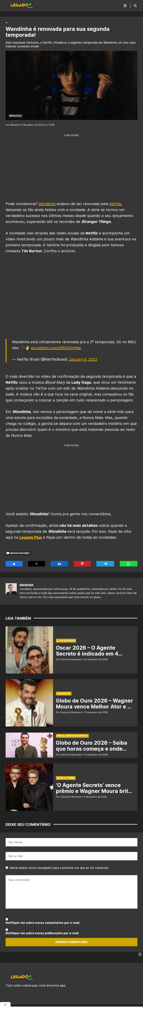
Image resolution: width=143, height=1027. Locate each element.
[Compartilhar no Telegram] (105, 563)
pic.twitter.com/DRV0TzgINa (56, 348)
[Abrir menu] (125, 5)
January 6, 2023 (83, 359)
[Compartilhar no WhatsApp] (128, 563)
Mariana (27, 585)
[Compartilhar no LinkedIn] (59, 563)
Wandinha (46, 204)
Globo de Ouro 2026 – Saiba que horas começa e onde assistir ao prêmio (91, 749)
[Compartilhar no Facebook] (14, 563)
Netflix (115, 204)
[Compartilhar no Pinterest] (82, 563)
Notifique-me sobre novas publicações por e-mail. (42, 933)
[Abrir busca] (135, 5)
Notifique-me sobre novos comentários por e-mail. (43, 923)
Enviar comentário (71, 942)
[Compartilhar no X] (36, 563)
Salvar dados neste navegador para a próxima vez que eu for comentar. (59, 868)
